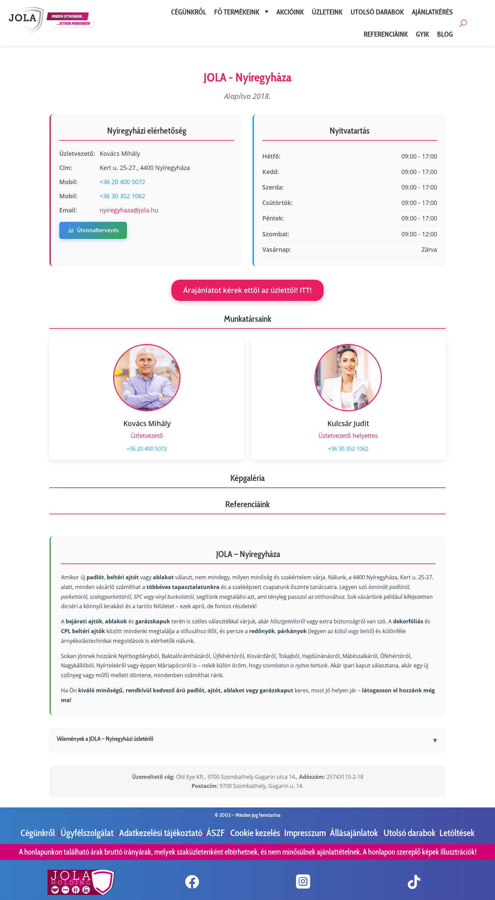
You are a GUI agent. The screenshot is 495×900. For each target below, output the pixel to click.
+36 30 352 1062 (122, 196)
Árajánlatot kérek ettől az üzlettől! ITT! (247, 290)
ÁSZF (216, 832)
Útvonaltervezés (93, 230)
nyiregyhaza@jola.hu (129, 210)
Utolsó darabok (409, 832)
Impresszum (305, 832)
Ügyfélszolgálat (88, 832)
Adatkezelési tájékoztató (160, 832)
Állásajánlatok (355, 832)
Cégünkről (39, 832)
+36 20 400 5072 (122, 182)
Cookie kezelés (255, 832)
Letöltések (456, 832)
